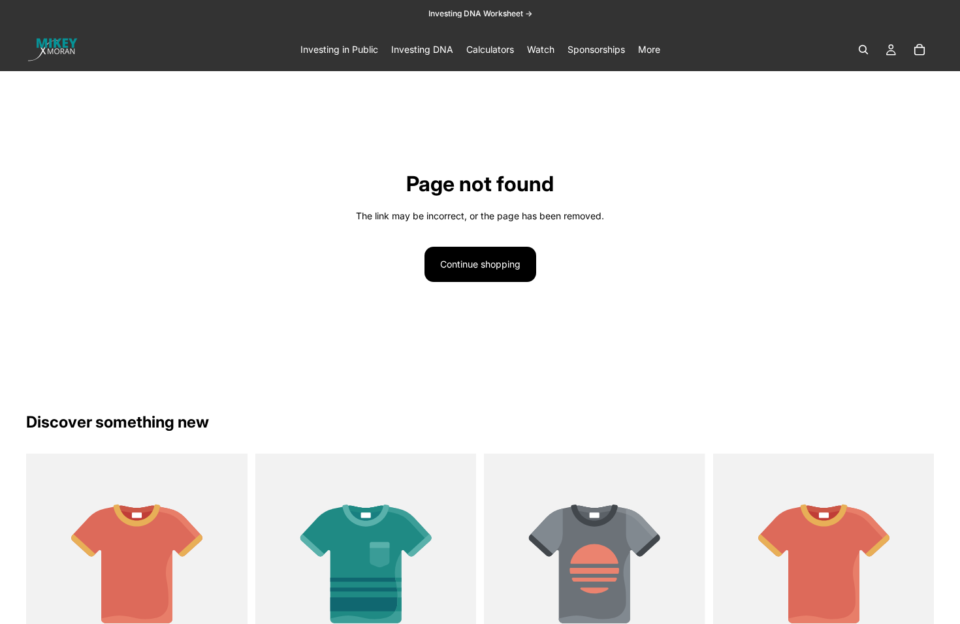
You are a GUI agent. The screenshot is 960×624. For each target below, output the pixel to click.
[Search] (863, 49)
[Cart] (919, 49)
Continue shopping (480, 264)
